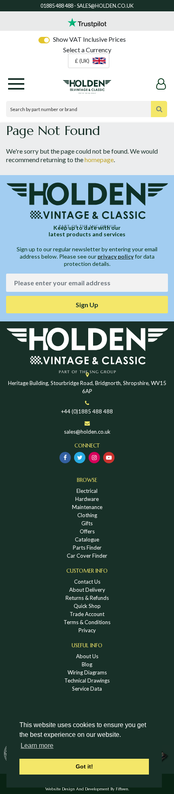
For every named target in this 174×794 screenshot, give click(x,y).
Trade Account (87, 614)
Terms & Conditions (87, 622)
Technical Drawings (87, 680)
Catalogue (87, 539)
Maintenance (87, 507)
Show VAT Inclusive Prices (89, 39)
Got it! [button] (84, 766)
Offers (87, 531)
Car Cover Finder (87, 555)
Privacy (87, 630)
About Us (87, 656)
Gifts (87, 523)
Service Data (87, 688)
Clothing (87, 515)
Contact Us (87, 581)
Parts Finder (87, 547)
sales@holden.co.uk (87, 431)
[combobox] (88, 61)
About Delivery (87, 589)
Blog (87, 664)
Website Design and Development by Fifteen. (87, 789)
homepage (99, 159)
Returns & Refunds (87, 598)
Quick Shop (87, 606)
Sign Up (87, 304)
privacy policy (116, 256)
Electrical (87, 491)
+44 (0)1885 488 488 (87, 411)
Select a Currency (87, 50)
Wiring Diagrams (87, 672)
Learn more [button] (37, 745)
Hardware (87, 499)
